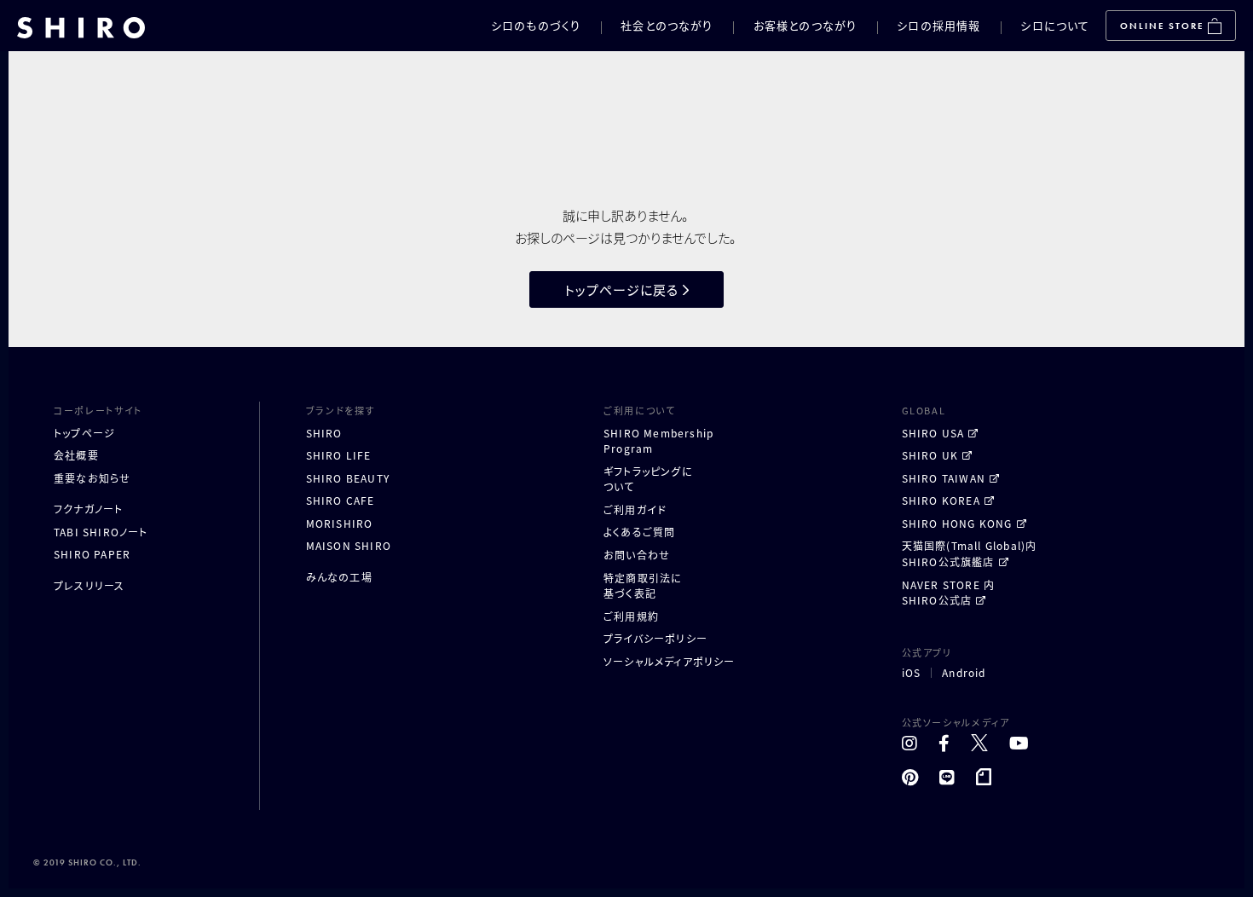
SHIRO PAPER (92, 554)
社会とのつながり (667, 25)
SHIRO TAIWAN (943, 478)
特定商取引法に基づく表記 (642, 585)
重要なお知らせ (92, 478)
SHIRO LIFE (339, 455)
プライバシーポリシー (655, 638)
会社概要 (76, 455)
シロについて (1054, 25)
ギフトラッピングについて (648, 479)
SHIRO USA (933, 432)
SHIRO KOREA (941, 500)
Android (963, 673)
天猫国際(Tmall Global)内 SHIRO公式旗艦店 (969, 553)
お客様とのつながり (805, 25)
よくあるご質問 (639, 531)
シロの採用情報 (938, 25)
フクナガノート (88, 508)
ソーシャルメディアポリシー (669, 661)
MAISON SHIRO (348, 545)
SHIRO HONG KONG (957, 523)
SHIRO (324, 432)
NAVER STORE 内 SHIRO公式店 (949, 592)
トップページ (84, 432)
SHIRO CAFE (340, 500)
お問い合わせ (636, 554)
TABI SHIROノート (101, 531)
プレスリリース (89, 585)
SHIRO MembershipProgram (658, 440)
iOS (911, 673)
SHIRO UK (930, 455)
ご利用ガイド (635, 509)
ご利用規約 (631, 616)
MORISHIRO (339, 523)
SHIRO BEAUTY (348, 478)
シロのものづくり (535, 25)
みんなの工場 (339, 577)
